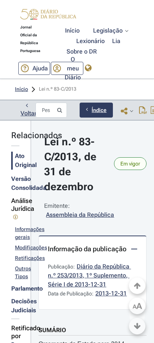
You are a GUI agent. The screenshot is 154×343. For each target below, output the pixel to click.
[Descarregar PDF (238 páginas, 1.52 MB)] (143, 111)
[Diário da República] (48, 16)
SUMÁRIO (52, 330)
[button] (48, 15)
